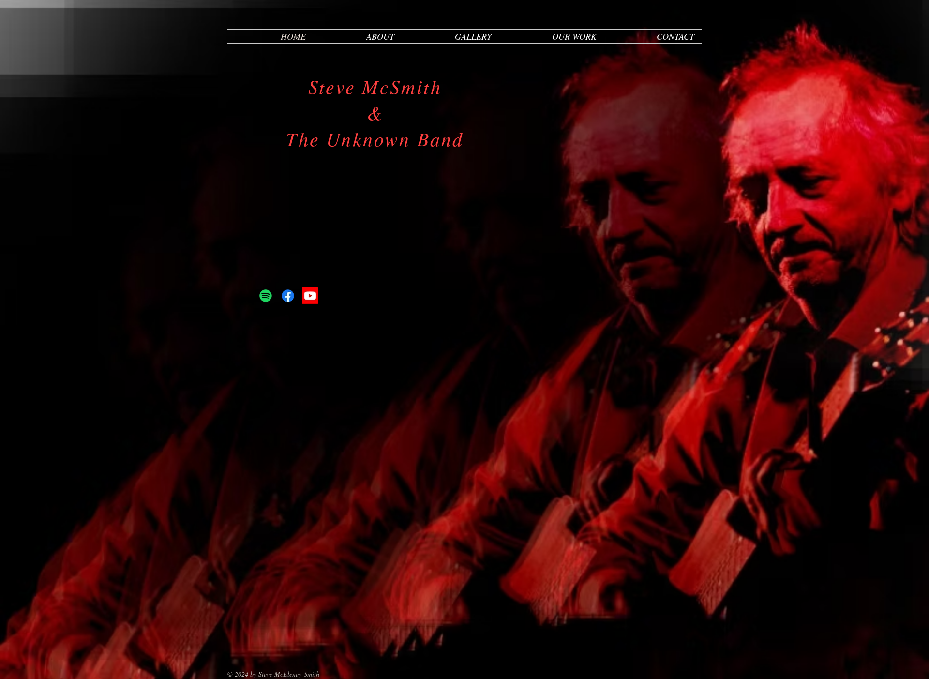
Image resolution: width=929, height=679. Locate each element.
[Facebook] (288, 295)
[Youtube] (310, 295)
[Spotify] (265, 295)
